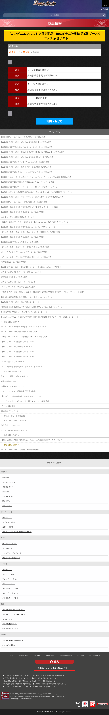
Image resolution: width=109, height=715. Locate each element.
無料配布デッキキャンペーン (12, 386)
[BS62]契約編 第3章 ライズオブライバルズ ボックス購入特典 (25, 162)
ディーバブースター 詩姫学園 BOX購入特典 (18, 391)
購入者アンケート (8, 501)
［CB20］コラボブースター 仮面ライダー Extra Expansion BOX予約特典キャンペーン (35, 222)
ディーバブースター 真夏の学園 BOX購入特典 (19, 332)
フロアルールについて (10, 588)
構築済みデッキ (8, 487)
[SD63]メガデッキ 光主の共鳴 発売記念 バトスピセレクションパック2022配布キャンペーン (36, 192)
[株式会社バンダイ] (92, 702)
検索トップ (14, 52)
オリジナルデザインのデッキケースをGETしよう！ (21, 272)
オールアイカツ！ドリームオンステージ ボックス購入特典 (24, 252)
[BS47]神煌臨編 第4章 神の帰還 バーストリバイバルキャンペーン (26, 297)
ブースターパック (8, 482)
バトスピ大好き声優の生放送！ (13, 640)
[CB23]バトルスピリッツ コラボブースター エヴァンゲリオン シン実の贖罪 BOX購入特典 (36, 177)
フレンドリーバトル (9, 579)
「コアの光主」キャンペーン (12, 362)
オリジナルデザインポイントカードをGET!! (18, 282)
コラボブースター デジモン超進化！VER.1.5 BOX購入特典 (24, 337)
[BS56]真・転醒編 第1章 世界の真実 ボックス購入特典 (22, 237)
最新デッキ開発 (8, 527)
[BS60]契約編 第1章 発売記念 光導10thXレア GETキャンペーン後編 (27, 182)
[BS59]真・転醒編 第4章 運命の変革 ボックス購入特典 (22, 212)
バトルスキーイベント (10, 598)
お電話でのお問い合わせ (66, 655)
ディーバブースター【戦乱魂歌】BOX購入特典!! (20, 450)
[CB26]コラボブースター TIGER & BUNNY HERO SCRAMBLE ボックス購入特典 (32, 152)
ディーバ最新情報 (8, 406)
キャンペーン (55, 132)
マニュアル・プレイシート (12, 553)
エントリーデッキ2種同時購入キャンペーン (18, 217)
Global (105, 9)
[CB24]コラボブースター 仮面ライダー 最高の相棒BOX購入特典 (26, 167)
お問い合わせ (37, 655)
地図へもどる (54, 121)
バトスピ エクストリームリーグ (13, 614)
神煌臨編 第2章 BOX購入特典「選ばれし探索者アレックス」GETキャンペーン (31, 307)
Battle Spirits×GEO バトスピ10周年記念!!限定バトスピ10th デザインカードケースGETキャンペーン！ (41, 317)
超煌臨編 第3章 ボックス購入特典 (14, 277)
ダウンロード (7, 548)
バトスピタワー (8, 496)
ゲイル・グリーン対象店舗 (14, 416)
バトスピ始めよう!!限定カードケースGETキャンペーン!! (23, 367)
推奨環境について (50, 655)
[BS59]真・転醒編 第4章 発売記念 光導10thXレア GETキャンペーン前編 (29, 207)
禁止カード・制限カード (11, 558)
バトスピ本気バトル (9, 624)
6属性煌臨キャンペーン (10, 381)
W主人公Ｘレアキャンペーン (12, 425)
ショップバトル (8, 574)
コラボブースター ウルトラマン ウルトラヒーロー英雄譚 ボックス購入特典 (30, 232)
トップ (11, 655)
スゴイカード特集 (8, 522)
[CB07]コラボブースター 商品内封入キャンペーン (20, 302)
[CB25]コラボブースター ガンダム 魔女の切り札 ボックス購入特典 (27, 157)
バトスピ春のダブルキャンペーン (14, 430)
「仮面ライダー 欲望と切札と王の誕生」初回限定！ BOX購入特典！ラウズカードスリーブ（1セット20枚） (43, 292)
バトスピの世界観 (8, 645)
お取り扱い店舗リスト (12, 322)
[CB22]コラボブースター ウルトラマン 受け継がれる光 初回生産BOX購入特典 (32, 197)
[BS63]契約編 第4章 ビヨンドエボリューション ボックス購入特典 (26, 147)
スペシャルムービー (9, 619)
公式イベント (7, 570)
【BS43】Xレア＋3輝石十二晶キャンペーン (18, 342)
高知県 (26, 52)
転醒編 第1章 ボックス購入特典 (13, 262)
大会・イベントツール (10, 593)
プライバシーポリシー (94, 655)
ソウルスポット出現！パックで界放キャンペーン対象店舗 (26, 401)
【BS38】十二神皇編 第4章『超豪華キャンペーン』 (21, 396)
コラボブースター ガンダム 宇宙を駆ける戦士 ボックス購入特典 (26, 257)
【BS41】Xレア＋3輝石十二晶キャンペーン (18, 357)
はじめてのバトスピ (23, 655)
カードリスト (7, 518)
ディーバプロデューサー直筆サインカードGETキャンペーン (24, 327)
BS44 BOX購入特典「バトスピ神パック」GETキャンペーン (24, 312)
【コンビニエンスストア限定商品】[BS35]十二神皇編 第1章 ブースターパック (31, 440)
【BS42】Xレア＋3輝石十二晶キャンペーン (18, 352)
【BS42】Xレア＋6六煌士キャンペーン (16, 347)
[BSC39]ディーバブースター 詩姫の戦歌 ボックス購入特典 (24, 202)
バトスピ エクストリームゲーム (13, 610)
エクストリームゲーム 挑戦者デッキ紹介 (17, 532)
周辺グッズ (6, 492)
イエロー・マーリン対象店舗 (15, 420)
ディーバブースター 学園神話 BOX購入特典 (18, 287)
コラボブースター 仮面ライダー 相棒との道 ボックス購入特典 (25, 247)
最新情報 (5, 477)
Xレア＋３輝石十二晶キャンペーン (14, 376)
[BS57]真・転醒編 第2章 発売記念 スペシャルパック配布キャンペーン (28, 227)
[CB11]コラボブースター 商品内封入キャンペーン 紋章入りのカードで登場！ (31, 267)
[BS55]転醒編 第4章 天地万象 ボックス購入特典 (20, 242)
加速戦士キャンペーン (10, 411)
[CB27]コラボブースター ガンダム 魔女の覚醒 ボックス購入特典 (26, 142)
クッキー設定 (80, 655)
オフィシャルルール (9, 544)
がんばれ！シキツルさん (11, 629)
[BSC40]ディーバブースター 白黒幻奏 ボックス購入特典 (23, 137)
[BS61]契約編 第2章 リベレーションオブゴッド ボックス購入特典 (26, 172)
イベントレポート (8, 584)
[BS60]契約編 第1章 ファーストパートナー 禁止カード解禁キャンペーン (29, 187)
